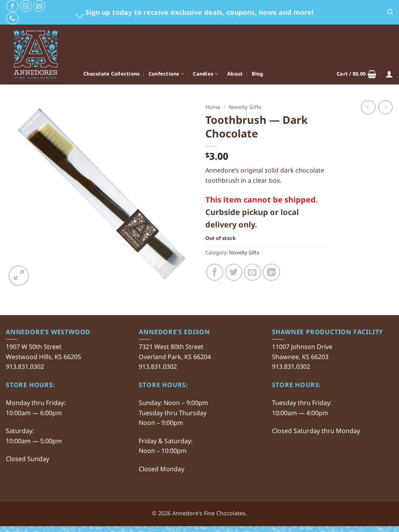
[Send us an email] (39, 6)
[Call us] (12, 18)
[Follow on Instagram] (26, 6)
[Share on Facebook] (214, 272)
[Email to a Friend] (252, 272)
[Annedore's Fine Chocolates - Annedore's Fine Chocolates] (39, 55)
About (235, 73)
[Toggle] (80, 16)
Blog (257, 73)
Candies (203, 73)
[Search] (390, 12)
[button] (356, 74)
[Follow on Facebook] (12, 6)
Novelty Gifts (245, 107)
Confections (163, 73)
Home (213, 107)
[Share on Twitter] (233, 272)
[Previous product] (385, 107)
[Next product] (368, 107)
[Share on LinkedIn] (271, 272)
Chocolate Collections (111, 73)
